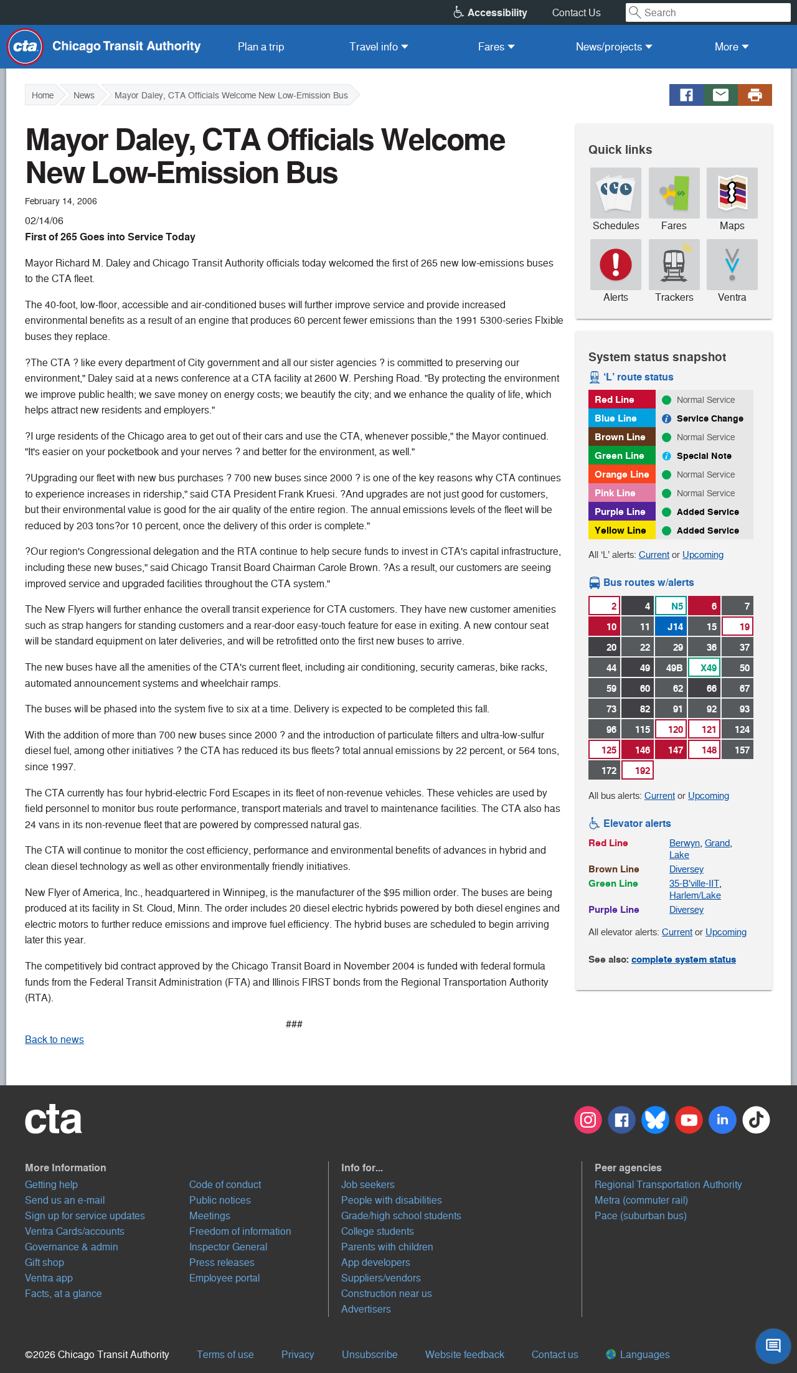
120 (675, 729)
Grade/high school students (401, 1215)
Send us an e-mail (65, 1200)
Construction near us (386, 1293)
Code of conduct (225, 1184)
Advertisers (366, 1309)
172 (608, 770)
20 (611, 647)
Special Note (704, 456)
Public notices (220, 1200)
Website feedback (464, 1354)
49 (645, 668)
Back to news (54, 1039)
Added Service (708, 512)
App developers (375, 1262)
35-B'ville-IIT (694, 883)
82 (645, 709)
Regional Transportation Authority (668, 1184)
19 (745, 626)
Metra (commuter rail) (641, 1200)
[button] (177, 1167)
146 (642, 750)
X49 (708, 668)
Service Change (710, 418)
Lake (679, 854)
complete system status (683, 959)
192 (642, 770)
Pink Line (615, 493)
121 (709, 729)
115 (642, 729)
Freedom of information (240, 1231)
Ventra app (49, 1278)
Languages (644, 1354)
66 (712, 688)
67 (745, 688)
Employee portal (224, 1278)
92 (712, 709)
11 (645, 626)
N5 (677, 606)
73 (611, 709)
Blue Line (616, 418)
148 (709, 750)
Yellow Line (620, 530)
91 (678, 709)
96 (611, 729)
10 (611, 626)
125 (608, 750)
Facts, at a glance (63, 1293)
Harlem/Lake (695, 895)
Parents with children (387, 1247)
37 (745, 647)
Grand (717, 842)
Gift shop (44, 1262)
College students (377, 1231)
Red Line (614, 399)
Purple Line (620, 511)
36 (712, 647)
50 (745, 668)
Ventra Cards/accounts (75, 1231)
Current (654, 554)
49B (674, 668)
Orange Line (622, 474)
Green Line (619, 455)
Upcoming (703, 554)
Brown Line (620, 437)
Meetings (209, 1215)
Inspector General (228, 1247)
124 (742, 729)
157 (742, 750)
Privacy (297, 1354)
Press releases (222, 1262)
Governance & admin (71, 1247)
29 (678, 647)
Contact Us (576, 12)
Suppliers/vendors (381, 1278)
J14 (675, 626)
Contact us (555, 1354)
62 (678, 688)
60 (645, 688)
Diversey (686, 869)
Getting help (51, 1184)
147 (675, 750)
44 (611, 668)
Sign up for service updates (85, 1215)
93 (745, 709)
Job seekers (368, 1184)
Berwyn (684, 842)
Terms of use (225, 1354)
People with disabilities (391, 1200)
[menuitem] (261, 46)
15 (712, 626)
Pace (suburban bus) (641, 1215)
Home (43, 95)
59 (611, 688)
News (84, 95)
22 (645, 647)
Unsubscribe (370, 1354)
